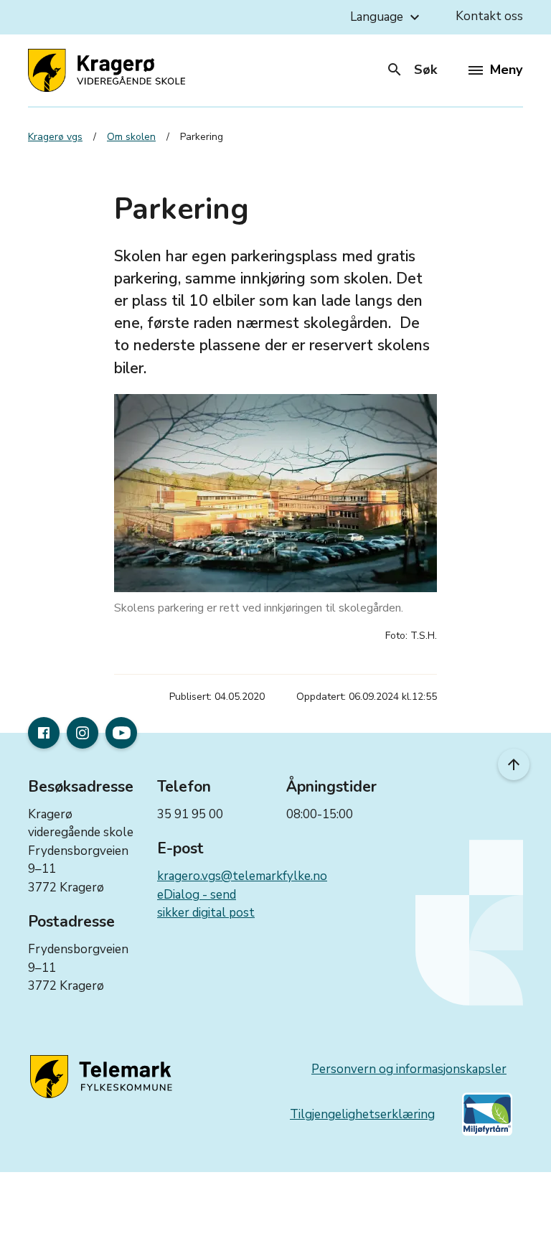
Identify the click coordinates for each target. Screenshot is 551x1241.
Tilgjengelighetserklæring (362, 1114)
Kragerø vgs (55, 137)
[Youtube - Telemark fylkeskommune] (121, 733)
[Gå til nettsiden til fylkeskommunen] (103, 1077)
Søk (411, 69)
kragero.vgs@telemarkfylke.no (242, 876)
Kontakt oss (489, 16)
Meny (506, 69)
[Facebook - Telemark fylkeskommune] (44, 733)
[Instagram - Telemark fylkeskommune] (82, 733)
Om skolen (131, 137)
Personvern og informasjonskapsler (409, 1069)
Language (386, 17)
